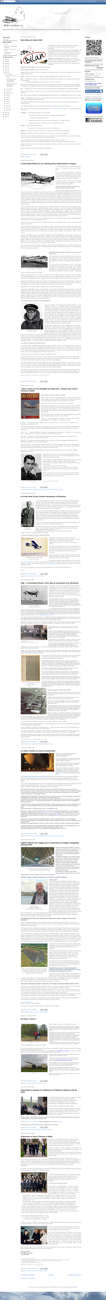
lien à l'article (62, 773)
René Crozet (41, 576)
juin (7, 99)
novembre (8, 89)
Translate (96, 76)
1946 (26, 489)
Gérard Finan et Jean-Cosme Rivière (29, 1121)
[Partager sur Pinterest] (47, 154)
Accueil (50, 1275)
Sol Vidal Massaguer (50, 563)
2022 (6, 68)
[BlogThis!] (42, 154)
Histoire (33, 1129)
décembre (8, 74)
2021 (6, 70)
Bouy (26, 1083)
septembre (8, 93)
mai (7, 101)
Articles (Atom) (31, 1278)
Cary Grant (30, 489)
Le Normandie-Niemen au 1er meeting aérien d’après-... (11, 80)
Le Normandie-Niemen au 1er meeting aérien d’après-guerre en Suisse (48, 164)
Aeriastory (59, 1121)
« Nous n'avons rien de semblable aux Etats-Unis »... (11, 85)
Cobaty (30, 1012)
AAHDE (26, 1012)
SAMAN (40, 1270)
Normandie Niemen (50, 489)
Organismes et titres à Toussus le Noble (36, 1136)
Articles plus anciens (74, 1275)
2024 (6, 63)
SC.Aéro (45, 1270)
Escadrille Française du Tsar (28, 562)
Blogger (75, 1287)
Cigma (33, 1270)
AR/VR (26, 835)
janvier (7, 110)
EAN (37, 1270)
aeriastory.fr (6, 39)
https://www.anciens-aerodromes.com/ (60, 108)
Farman (29, 1083)
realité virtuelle (60, 835)
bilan (28, 156)
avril (7, 103)
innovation (37, 1129)
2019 (6, 112)
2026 (6, 59)
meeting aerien (34, 743)
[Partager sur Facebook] (45, 154)
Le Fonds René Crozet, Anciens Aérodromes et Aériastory (43, 496)
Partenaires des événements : (8, 53)
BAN (26, 1270)
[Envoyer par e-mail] (40, 154)
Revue (56, 489)
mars (7, 105)
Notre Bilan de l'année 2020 (31, 40)
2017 (6, 116)
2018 (6, 114)
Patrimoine (53, 835)
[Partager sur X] (44, 154)
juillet (7, 97)
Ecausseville (47, 835)
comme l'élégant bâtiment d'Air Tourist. (45, 614)
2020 (26, 156)
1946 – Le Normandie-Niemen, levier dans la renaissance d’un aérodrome (49, 583)
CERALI (29, 1270)
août (7, 95)
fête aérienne (42, 489)
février (7, 108)
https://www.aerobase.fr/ (26, 1002)
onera (36, 576)
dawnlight (41, 835)
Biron (29, 835)
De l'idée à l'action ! (28, 1019)
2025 (6, 61)
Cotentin (36, 835)
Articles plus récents (27, 1275)
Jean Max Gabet (44, 1012)
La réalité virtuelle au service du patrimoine (38, 751)
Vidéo (57, 774)
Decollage (35, 489)
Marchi (29, 743)
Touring (50, 743)
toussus (61, 489)
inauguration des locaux (48, 812)
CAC (33, 835)
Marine (33, 1083)
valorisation (49, 1129)
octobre (8, 91)
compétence (27, 1129)
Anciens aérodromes (29, 576)
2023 (6, 65)
